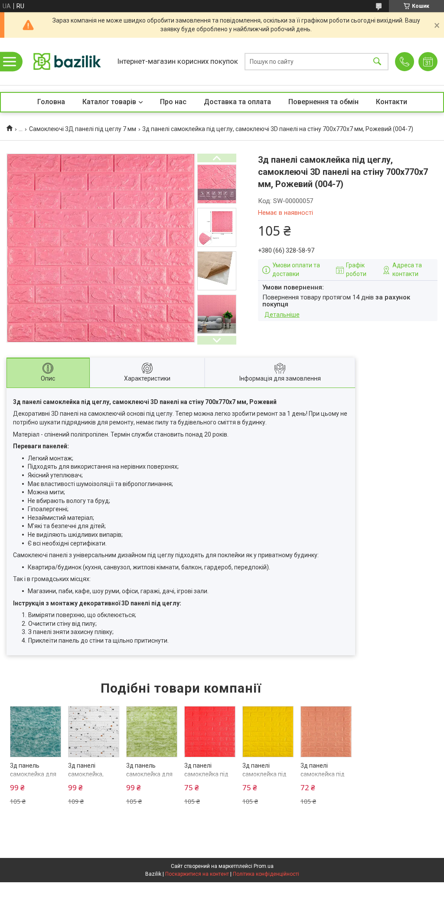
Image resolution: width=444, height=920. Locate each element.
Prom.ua (264, 866)
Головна (51, 102)
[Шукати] (377, 61)
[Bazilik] (67, 61)
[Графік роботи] (427, 61)
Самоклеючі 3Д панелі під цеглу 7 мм (82, 128)
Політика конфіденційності (266, 874)
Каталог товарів (109, 102)
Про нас (173, 102)
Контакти (391, 102)
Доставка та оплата (237, 102)
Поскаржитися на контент (197, 874)
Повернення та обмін (323, 102)
